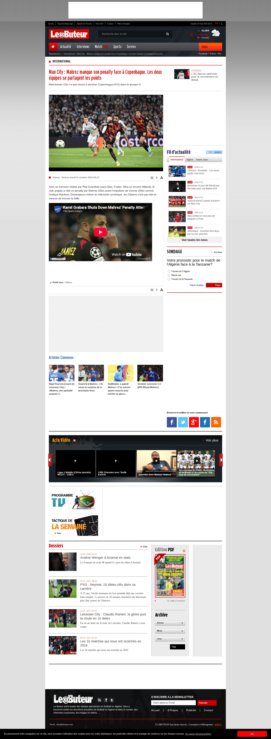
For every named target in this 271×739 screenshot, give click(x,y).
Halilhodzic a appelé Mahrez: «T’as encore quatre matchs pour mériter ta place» (119, 389)
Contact (110, 24)
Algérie (189, 159)
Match (101, 47)
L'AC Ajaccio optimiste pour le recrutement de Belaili (204, 76)
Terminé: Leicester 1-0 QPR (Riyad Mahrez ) (149, 386)
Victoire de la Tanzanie (182, 279)
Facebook (203, 53)
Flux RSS (99, 24)
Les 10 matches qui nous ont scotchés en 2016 (110, 643)
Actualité (65, 47)
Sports (117, 47)
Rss (219, 53)
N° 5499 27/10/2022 (176, 601)
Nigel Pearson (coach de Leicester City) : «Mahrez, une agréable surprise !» (61, 389)
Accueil (51, 24)
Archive (218, 252)
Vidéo (205, 47)
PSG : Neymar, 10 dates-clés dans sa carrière (108, 586)
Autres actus (202, 159)
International (69, 54)
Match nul (176, 275)
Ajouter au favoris (84, 24)
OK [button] (252, 734)
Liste (145, 546)
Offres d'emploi (123, 24)
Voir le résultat (197, 285)
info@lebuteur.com (64, 724)
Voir (59, 533)
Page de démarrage (65, 24)
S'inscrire (203, 703)
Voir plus (212, 440)
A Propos (173, 710)
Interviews (83, 47)
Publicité (191, 710)
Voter (217, 285)
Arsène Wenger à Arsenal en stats (105, 557)
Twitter (213, 53)
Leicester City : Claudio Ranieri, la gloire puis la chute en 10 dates (113, 616)
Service (131, 47)
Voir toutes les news (195, 239)
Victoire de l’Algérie (180, 271)
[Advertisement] (135, 10)
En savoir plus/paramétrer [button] (198, 734)
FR (216, 23)
